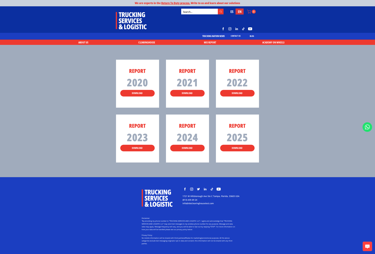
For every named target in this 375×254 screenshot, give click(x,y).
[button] (252, 12)
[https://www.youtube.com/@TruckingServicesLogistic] (250, 28)
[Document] (367, 127)
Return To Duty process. (175, 3)
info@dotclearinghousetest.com (198, 203)
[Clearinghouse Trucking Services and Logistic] (185, 189)
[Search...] (221, 11)
